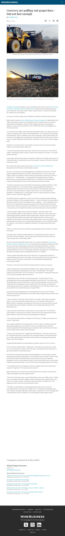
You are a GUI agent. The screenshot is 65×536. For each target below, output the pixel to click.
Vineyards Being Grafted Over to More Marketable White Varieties (25, 492)
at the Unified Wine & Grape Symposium (33, 120)
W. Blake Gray (13, 17)
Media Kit (32, 532)
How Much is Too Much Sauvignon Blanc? (18, 479)
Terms (44, 530)
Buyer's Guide (37, 512)
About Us (30, 530)
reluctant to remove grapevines (43, 166)
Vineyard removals (13, 107)
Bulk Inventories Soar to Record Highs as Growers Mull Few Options (25, 488)
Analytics (38, 509)
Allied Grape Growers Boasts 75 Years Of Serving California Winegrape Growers (28, 475)
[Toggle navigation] (62, 2)
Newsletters (27, 512)
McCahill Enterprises (26, 99)
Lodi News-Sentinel (19, 109)
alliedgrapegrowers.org (13, 470)
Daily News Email (48, 509)
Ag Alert (31, 109)
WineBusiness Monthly (18, 509)
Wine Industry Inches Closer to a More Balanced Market (22, 483)
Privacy (38, 530)
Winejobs (30, 509)
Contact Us (22, 530)
